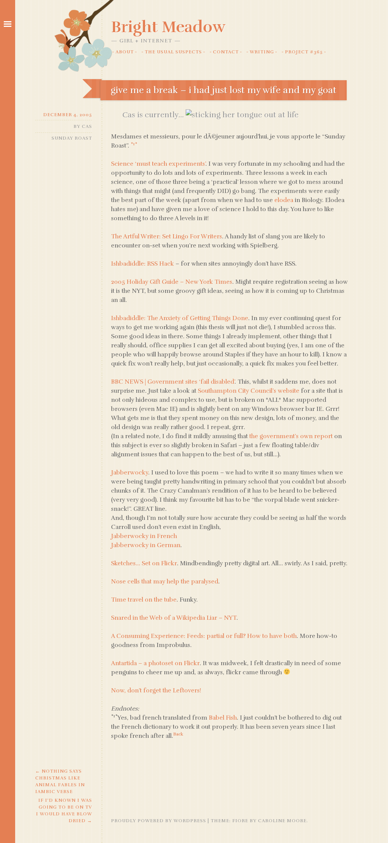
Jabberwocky (129, 472)
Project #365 (304, 51)
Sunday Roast (72, 138)
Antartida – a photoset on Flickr (155, 663)
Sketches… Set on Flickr (144, 563)
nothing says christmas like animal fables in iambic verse (60, 781)
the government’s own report (291, 436)
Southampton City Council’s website (248, 391)
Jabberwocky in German (145, 545)
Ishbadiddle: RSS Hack (142, 264)
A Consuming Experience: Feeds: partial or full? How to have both (204, 636)
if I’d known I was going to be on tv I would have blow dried (64, 810)
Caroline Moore (282, 820)
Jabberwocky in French (144, 536)
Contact (226, 51)
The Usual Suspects (173, 51)
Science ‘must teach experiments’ (158, 164)
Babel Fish (223, 718)
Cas (87, 126)
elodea (283, 200)
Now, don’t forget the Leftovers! (156, 690)
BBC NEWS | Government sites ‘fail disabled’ (173, 382)
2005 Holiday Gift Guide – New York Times (171, 282)
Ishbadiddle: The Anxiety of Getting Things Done (179, 318)
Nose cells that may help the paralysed (164, 581)
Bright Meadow (168, 27)
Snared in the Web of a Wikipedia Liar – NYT (173, 618)
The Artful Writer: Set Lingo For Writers (166, 236)
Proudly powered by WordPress (158, 820)
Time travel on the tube (144, 599)
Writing (262, 51)
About (125, 51)
